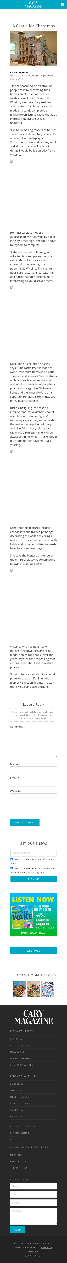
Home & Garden (20, 1058)
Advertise (16, 1109)
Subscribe (17, 1083)
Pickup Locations (22, 1103)
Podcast (16, 1139)
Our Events (18, 1090)
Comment (17, 727)
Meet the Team (20, 1096)
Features (16, 1038)
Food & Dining (20, 1045)
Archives (33, 950)
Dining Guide (20, 1133)
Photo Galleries (21, 1064)
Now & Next (18, 1051)
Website (15, 791)
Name (15, 764)
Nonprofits (18, 1155)
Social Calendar (22, 1126)
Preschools (18, 1161)
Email (14, 778)
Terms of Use (20, 1168)
